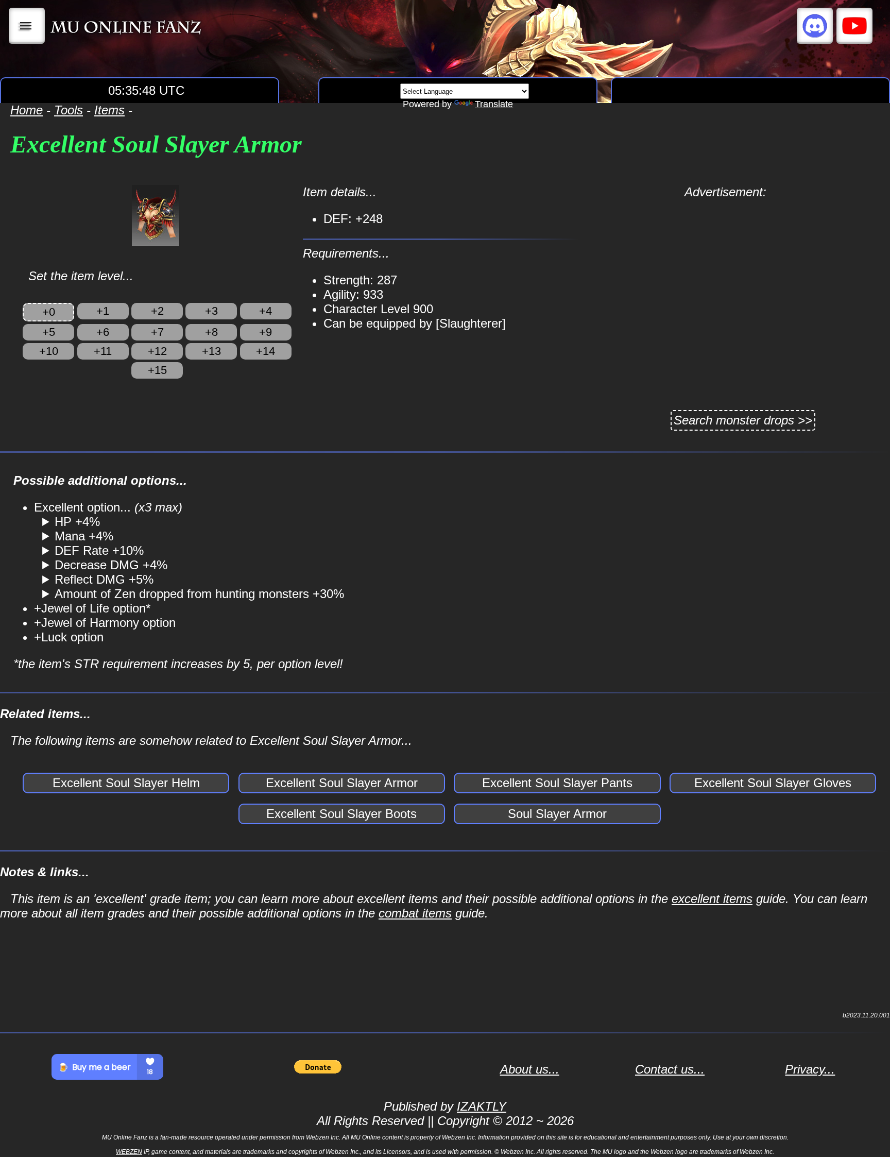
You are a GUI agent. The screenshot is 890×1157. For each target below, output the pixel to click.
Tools (68, 110)
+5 (48, 332)
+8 (211, 332)
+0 (48, 311)
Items (109, 110)
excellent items (712, 899)
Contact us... (670, 1069)
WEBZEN (129, 1151)
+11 (103, 351)
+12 (157, 351)
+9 (265, 332)
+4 (265, 310)
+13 (211, 351)
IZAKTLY (481, 1106)
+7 (157, 332)
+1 (102, 310)
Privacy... (810, 1069)
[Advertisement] (725, 271)
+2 (157, 310)
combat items (415, 913)
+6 (102, 332)
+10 (48, 351)
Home (26, 110)
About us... (529, 1069)
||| (27, 25)
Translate (494, 104)
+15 (157, 370)
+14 (265, 351)
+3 (211, 310)
